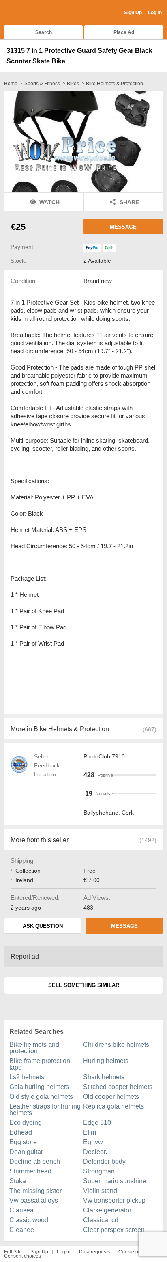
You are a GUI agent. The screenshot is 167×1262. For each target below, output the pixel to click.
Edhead (20, 1132)
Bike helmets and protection (34, 1048)
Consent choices (22, 1256)
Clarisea (21, 1210)
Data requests (94, 1252)
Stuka (17, 1181)
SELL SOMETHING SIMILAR (83, 985)
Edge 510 (97, 1122)
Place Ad (123, 32)
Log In (155, 12)
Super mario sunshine (114, 1181)
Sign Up (133, 12)
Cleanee (21, 1229)
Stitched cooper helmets (117, 1086)
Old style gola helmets (41, 1096)
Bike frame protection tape (39, 1064)
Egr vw (93, 1142)
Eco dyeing (25, 1122)
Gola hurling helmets (39, 1086)
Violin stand (100, 1190)
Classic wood (28, 1220)
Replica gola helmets (113, 1106)
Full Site (13, 1252)
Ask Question (43, 926)
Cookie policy (133, 1252)
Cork (128, 812)
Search (43, 32)
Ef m (89, 1132)
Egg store (23, 1142)
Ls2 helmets (26, 1077)
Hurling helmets (105, 1060)
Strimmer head (30, 1171)
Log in (64, 1252)
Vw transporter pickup (114, 1200)
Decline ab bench (34, 1161)
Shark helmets (103, 1077)
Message (123, 227)
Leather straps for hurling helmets (45, 1109)
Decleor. (95, 1151)
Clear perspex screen (114, 1229)
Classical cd (100, 1220)
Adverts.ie (36, 13)
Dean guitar (26, 1151)
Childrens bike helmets (116, 1044)
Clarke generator (107, 1210)
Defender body (104, 1161)
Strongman (99, 1171)
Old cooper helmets (111, 1096)
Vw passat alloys (33, 1200)
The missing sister (35, 1190)
